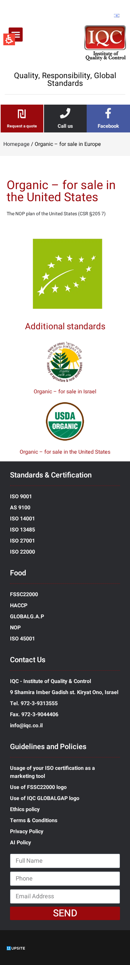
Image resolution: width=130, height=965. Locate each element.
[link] (108, 113)
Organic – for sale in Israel (65, 392)
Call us (65, 126)
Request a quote (22, 126)
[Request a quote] (22, 114)
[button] (16, 34)
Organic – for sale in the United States (65, 452)
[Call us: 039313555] (65, 113)
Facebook (108, 126)
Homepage (16, 144)
